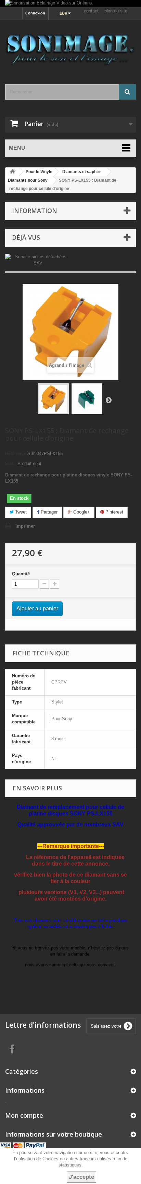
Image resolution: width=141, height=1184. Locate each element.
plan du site (115, 10)
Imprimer (25, 526)
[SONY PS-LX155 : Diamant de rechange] (53, 399)
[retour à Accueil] (12, 172)
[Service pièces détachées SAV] (37, 259)
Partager (48, 512)
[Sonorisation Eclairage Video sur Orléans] (70, 3)
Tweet (20, 512)
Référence (15, 453)
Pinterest (113, 512)
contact (91, 10)
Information (34, 210)
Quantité (21, 573)
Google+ (81, 512)
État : (10, 463)
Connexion (35, 13)
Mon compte (24, 1115)
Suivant (108, 399)
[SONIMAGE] (70, 46)
